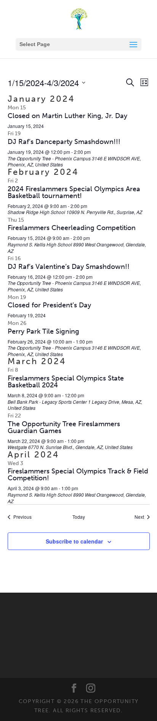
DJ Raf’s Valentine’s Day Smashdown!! (69, 266)
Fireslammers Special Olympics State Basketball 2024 (66, 381)
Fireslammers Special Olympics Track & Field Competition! (78, 474)
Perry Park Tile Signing (43, 331)
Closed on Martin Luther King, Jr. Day (67, 116)
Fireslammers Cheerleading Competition (72, 228)
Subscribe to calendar (74, 541)
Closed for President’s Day (49, 305)
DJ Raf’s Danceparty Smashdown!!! (64, 141)
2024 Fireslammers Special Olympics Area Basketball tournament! (74, 192)
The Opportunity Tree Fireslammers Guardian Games (64, 427)
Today (78, 517)
